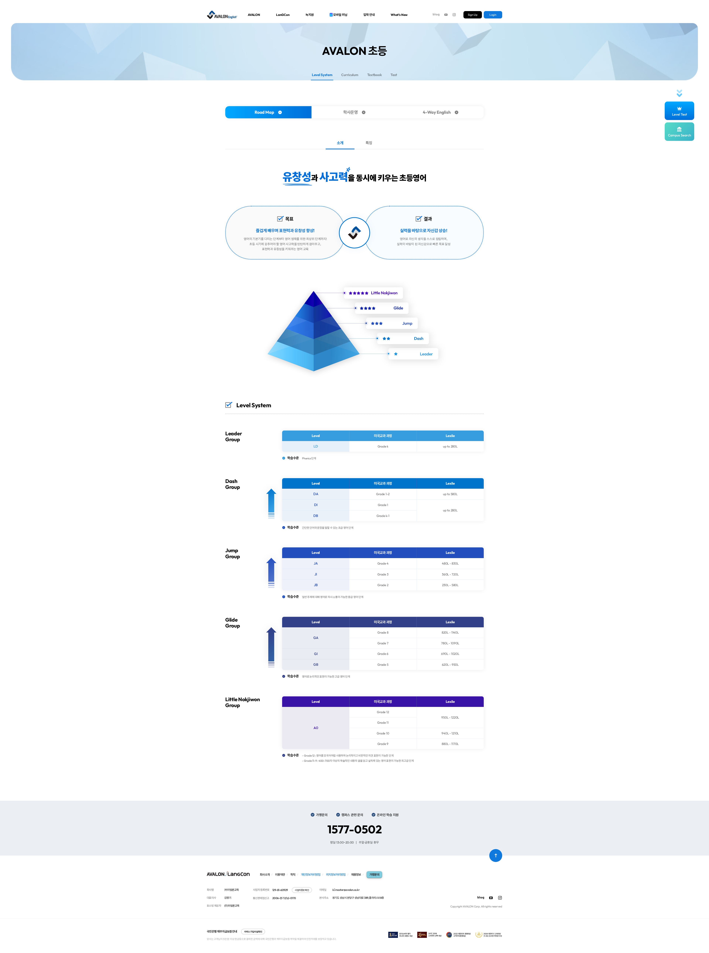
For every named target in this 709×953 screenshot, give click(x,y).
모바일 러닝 (338, 15)
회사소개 (265, 874)
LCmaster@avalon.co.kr (345, 890)
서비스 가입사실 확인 (253, 931)
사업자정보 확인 (302, 890)
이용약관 (280, 874)
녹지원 (310, 15)
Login (492, 14)
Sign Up (472, 14)
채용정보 (356, 874)
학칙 (292, 874)
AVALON (254, 15)
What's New (399, 15)
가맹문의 (374, 874)
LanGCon (283, 15)
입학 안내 (369, 15)
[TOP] (495, 855)
